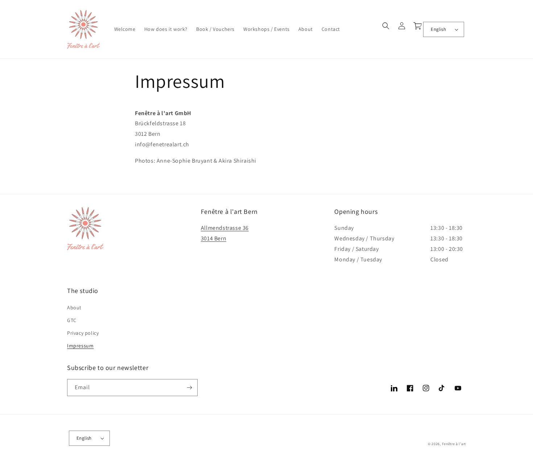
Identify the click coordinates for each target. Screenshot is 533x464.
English (438, 29)
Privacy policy (83, 333)
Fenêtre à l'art (454, 443)
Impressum (80, 345)
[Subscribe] (189, 387)
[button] (386, 26)
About (74, 307)
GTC (72, 320)
